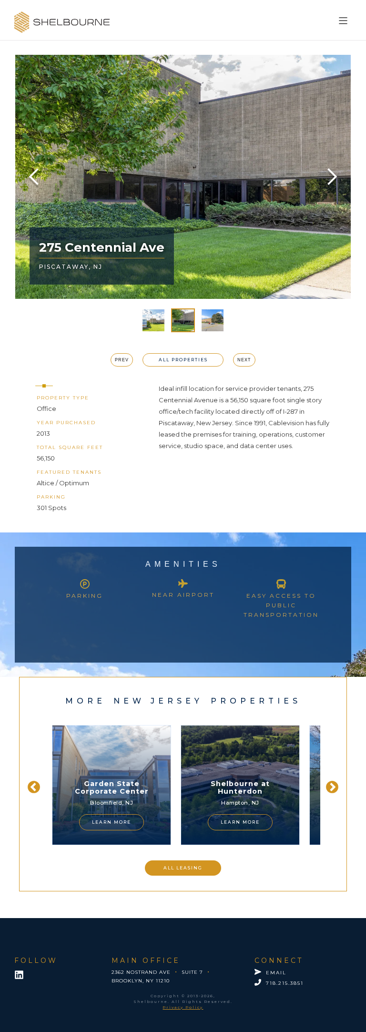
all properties (183, 359)
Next (330, 785)
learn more (105, 822)
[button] (345, 18)
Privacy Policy (183, 1007)
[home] (62, 22)
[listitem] (105, 785)
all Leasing (183, 867)
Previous (31, 785)
